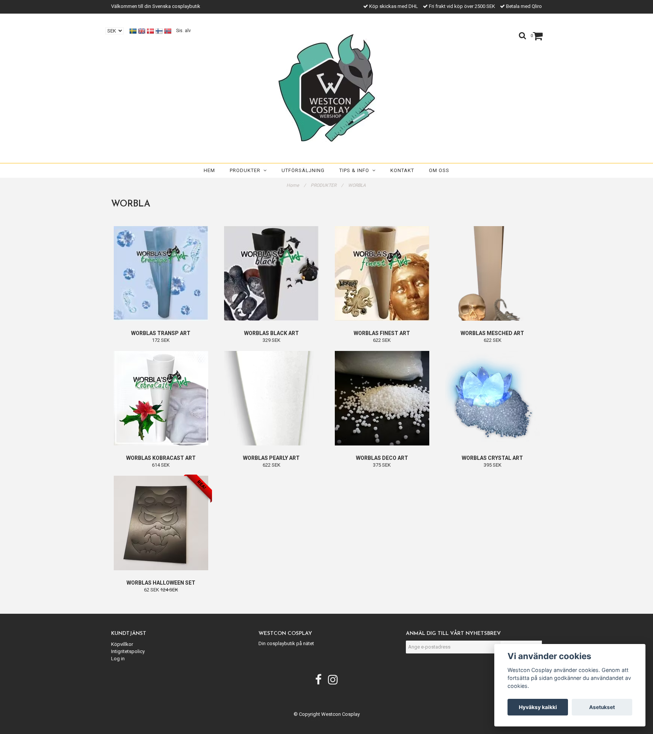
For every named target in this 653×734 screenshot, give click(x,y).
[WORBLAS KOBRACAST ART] (161, 398)
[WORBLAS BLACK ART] (272, 273)
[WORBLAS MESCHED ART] (493, 273)
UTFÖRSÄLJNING (303, 170)
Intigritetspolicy (128, 651)
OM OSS (439, 170)
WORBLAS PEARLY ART (271, 458)
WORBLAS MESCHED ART (492, 333)
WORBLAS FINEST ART (382, 333)
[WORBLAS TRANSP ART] (161, 273)
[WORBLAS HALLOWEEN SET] (161, 523)
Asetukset (602, 707)
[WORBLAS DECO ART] (382, 398)
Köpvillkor (122, 644)
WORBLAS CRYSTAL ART (492, 458)
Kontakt (402, 170)
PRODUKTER (246, 170)
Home (296, 185)
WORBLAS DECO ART (382, 458)
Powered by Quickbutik (326, 720)
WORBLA (357, 185)
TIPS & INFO (355, 170)
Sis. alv (183, 30)
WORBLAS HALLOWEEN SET (161, 583)
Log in (118, 658)
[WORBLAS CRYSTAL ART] (493, 398)
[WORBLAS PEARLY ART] (272, 398)
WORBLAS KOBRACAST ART (161, 458)
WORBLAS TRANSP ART (160, 333)
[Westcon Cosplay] (327, 86)
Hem (209, 170)
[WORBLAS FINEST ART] (382, 273)
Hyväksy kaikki (538, 707)
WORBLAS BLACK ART (271, 333)
